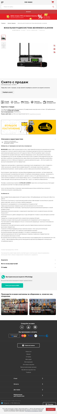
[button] (2, 306)
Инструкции (28, 362)
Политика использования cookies (33, 411)
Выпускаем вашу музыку (29, 367)
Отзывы (4, 267)
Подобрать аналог (8, 92)
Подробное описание (35, 114)
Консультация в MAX (12, 285)
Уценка (28, 372)
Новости (28, 351)
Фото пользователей (9, 264)
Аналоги (4, 260)
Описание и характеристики (12, 139)
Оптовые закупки (28, 364)
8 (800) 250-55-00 (15, 400)
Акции (28, 354)
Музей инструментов (29, 370)
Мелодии (29, 359)
